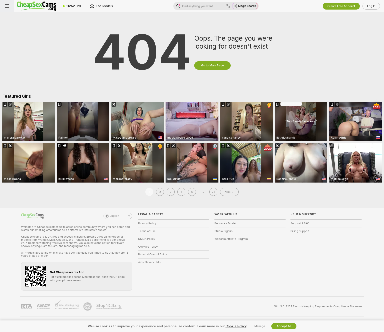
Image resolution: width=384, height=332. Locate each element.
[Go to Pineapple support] (88, 306)
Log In (371, 6)
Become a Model (225, 223)
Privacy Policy (147, 223)
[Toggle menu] (7, 6)
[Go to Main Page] (36, 6)
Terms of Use (147, 231)
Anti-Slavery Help (149, 262)
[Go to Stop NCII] (109, 306)
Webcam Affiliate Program (231, 239)
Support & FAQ (299, 223)
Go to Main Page (212, 65)
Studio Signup (223, 231)
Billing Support (299, 231)
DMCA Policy (146, 239)
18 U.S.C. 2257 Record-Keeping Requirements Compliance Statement (318, 306)
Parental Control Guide (152, 254)
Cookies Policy (148, 246)
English (114, 215)
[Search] (228, 6)
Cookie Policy (236, 326)
